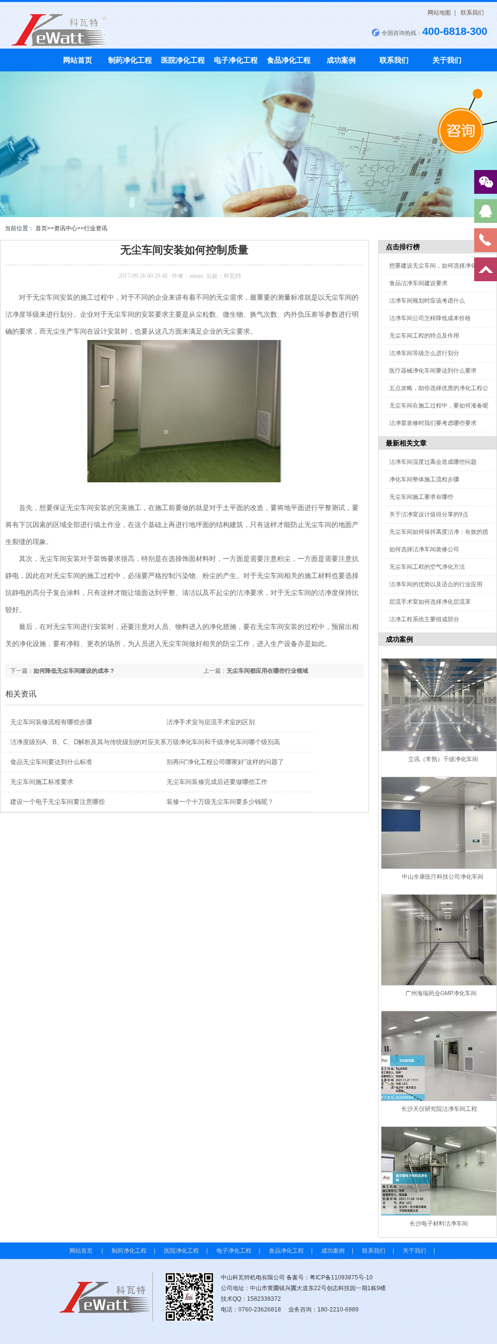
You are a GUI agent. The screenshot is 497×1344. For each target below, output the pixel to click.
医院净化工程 (183, 60)
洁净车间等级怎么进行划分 (424, 353)
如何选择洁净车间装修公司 (424, 549)
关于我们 (447, 60)
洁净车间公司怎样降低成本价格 (430, 318)
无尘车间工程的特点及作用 (424, 335)
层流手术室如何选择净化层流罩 (430, 601)
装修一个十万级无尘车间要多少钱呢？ (220, 801)
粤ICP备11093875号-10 (341, 1277)
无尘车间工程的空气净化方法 (427, 566)
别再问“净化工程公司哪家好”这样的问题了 (225, 762)
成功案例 (341, 60)
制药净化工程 (130, 60)
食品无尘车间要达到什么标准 (51, 762)
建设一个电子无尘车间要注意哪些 (57, 801)
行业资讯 (95, 228)
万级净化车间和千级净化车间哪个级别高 (223, 742)
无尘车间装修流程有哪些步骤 (51, 722)
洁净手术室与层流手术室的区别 (210, 722)
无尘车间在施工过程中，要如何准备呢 (438, 405)
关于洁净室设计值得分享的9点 (428, 514)
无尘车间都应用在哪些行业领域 (267, 670)
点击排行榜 (403, 247)
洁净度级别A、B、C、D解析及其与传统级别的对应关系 (88, 742)
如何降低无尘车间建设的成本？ (74, 670)
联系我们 (472, 12)
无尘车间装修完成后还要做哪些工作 (216, 781)
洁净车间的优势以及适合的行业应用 (435, 584)
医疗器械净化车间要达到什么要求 (433, 370)
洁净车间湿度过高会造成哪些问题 (433, 462)
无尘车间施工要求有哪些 (421, 496)
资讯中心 (65, 228)
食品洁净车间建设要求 (418, 283)
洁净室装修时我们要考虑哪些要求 (433, 423)
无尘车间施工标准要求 (41, 781)
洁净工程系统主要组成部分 (424, 619)
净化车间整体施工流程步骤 (424, 479)
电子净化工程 (236, 60)
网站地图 (439, 12)
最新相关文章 (406, 443)
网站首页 (77, 60)
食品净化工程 (289, 60)
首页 (41, 228)
